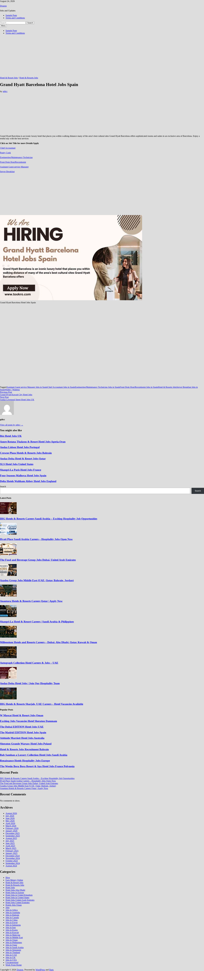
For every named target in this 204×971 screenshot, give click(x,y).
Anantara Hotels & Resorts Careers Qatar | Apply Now (31, 601)
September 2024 (13, 863)
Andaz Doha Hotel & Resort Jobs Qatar (23, 458)
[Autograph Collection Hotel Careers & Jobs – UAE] (8, 657)
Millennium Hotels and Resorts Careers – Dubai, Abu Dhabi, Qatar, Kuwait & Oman (48, 642)
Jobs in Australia (13, 912)
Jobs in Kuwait (12, 932)
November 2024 (13, 858)
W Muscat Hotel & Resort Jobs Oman (21, 715)
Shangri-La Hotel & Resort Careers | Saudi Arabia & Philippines (37, 621)
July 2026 (10, 816)
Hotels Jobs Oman (14, 905)
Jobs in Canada (12, 917)
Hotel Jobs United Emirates (18, 902)
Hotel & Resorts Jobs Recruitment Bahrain (24, 749)
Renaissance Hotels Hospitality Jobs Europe (25, 760)
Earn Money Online (14, 880)
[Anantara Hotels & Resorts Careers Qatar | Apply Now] (8, 595)
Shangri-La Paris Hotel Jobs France (20, 469)
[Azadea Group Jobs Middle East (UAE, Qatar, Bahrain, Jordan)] (8, 575)
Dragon (3, 6)
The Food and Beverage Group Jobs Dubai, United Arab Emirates (38, 559)
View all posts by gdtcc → (11, 425)
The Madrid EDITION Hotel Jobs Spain (23, 732)
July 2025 (10, 841)
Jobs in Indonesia (13, 925)
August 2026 (11, 813)
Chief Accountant (7, 148)
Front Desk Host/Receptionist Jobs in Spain (139, 387)
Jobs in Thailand (13, 952)
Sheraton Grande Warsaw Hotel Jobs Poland (25, 743)
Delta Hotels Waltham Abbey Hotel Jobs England (28, 481)
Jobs (7, 907)
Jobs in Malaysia (13, 935)
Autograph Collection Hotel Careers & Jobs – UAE (29, 662)
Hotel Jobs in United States (17, 897)
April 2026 (10, 823)
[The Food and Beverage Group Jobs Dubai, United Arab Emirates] (8, 554)
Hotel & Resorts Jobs (28, 78)
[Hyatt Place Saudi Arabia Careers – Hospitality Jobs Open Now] (8, 534)
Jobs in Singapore (13, 950)
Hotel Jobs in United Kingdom (19, 895)
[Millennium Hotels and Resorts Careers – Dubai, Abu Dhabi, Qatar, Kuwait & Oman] (8, 637)
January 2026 (11, 831)
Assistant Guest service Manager (14, 167)
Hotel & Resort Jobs (9, 78)
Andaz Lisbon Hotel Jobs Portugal (20, 447)
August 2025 (11, 838)
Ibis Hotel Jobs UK (11, 436)
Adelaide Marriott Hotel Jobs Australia (22, 738)
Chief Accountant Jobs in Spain (61, 387)
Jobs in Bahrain (12, 915)
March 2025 (11, 848)
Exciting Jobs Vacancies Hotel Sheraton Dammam (28, 721)
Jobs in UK (11, 957)
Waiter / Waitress (12, 389)
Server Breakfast (7, 171)
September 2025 (13, 836)
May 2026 (10, 821)
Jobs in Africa (12, 910)
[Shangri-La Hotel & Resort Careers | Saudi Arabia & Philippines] (8, 616)
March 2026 (11, 826)
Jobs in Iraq (11, 927)
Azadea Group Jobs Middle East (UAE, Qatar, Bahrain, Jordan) (37, 580)
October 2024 (12, 861)
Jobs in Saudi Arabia (15, 947)
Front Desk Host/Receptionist (13, 162)
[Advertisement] (83, 56)
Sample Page (11, 15)
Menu (3, 26)
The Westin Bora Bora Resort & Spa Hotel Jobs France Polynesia (37, 766)
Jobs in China (11, 920)
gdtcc (5, 91)
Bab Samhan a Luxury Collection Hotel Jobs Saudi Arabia (33, 754)
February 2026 (12, 828)
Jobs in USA (11, 960)
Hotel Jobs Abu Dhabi (15, 890)
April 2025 (10, 846)
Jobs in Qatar (11, 945)
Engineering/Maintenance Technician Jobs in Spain (97, 387)
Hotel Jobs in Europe (15, 892)
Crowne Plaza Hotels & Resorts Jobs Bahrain (26, 452)
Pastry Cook (5, 152)
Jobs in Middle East (14, 937)
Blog (8, 877)
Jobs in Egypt (11, 922)
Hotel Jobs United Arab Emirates (20, 900)
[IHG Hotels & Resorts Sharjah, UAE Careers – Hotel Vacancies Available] (8, 698)
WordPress (40, 970)
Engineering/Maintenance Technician (16, 157)
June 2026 (10, 818)
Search (3, 486)
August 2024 (11, 866)
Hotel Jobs (10, 887)
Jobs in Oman (12, 940)
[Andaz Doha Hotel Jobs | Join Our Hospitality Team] (8, 678)
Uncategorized (12, 962)
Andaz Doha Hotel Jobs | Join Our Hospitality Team (30, 683)
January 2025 (11, 853)
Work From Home (14, 965)
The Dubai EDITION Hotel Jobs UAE (22, 726)
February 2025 (12, 851)
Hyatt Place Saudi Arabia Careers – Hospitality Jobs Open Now (36, 539)
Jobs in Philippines (14, 942)
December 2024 (13, 856)
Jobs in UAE (11, 955)
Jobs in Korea (12, 930)
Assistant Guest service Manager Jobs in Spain (27, 387)
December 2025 (13, 833)
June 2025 (10, 843)
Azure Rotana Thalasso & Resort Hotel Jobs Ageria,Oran (33, 441)
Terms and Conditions (15, 18)
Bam (51, 970)
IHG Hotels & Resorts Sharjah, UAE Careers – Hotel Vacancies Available (41, 704)
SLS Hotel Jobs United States (16, 464)
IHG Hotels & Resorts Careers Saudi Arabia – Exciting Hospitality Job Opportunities (48, 518)
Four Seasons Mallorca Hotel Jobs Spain (23, 475)
